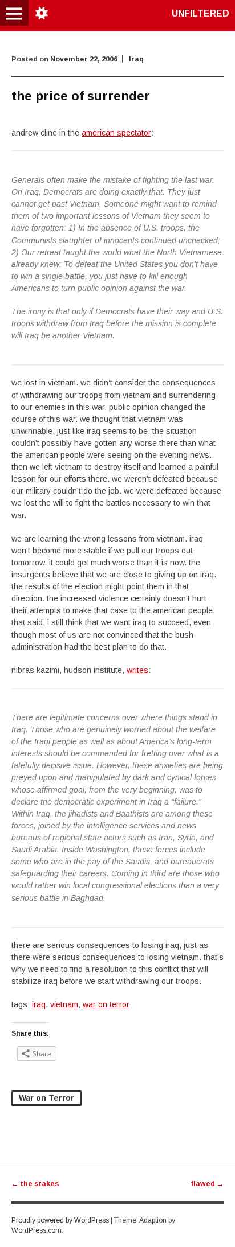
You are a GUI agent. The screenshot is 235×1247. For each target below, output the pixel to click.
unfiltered (200, 13)
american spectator (116, 132)
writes (137, 670)
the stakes (35, 1184)
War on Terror (46, 1097)
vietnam (64, 1004)
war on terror (106, 1004)
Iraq (136, 59)
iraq (39, 1004)
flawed (207, 1184)
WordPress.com (36, 1230)
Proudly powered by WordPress (60, 1220)
